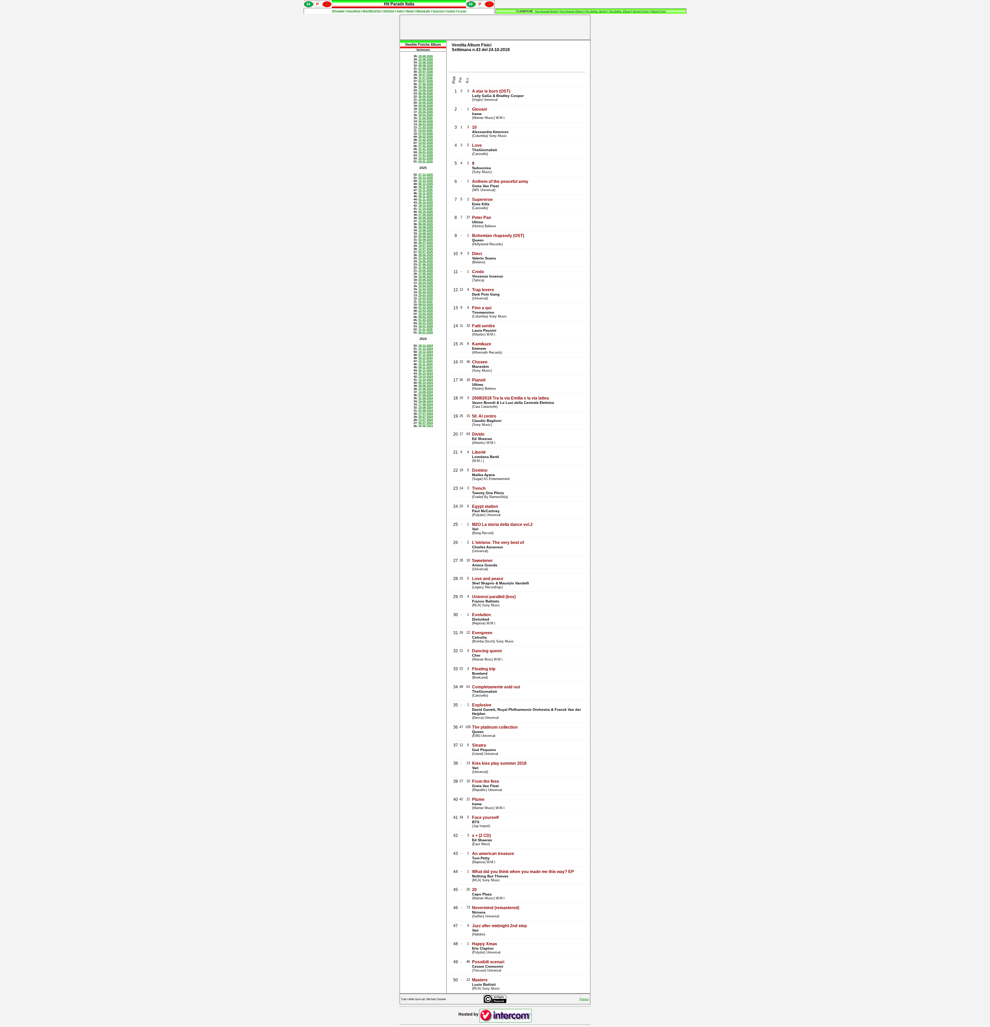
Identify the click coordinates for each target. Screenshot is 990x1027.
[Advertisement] (495, 27)
